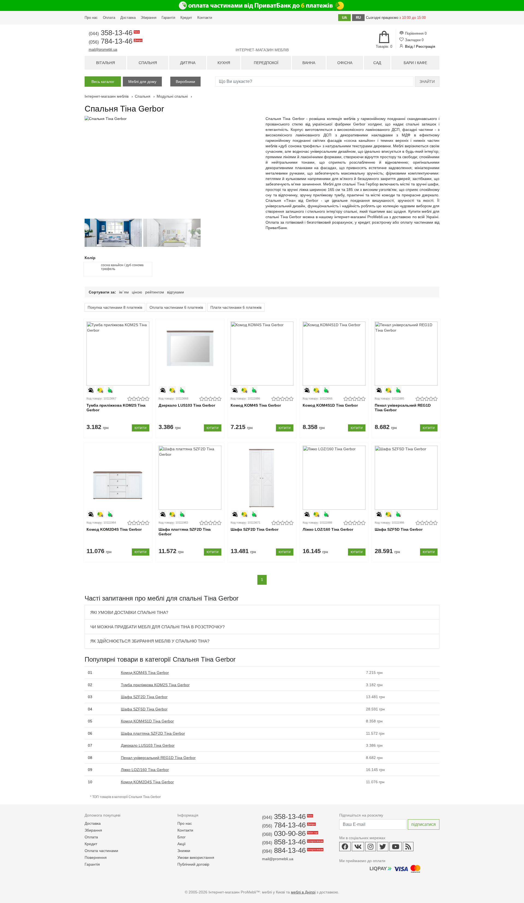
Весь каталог (102, 81)
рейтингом (154, 292)
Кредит (186, 18)
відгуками (175, 292)
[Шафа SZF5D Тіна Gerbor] (406, 478)
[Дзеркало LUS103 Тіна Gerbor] (190, 354)
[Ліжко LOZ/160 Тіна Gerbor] (334, 478)
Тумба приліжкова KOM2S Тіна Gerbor (116, 407)
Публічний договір (193, 864)
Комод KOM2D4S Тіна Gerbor (114, 529)
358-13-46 (113, 33)
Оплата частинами (101, 850)
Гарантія (168, 18)
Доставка (128, 18)
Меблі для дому (142, 81)
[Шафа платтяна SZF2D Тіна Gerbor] (190, 478)
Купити (141, 428)
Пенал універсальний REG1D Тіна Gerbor (403, 407)
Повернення (96, 857)
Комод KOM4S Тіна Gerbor (256, 405)
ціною (137, 292)
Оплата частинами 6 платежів (176, 307)
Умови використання (195, 857)
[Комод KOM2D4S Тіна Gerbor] (118, 478)
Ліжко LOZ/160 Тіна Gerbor (328, 529)
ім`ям (124, 292)
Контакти (204, 18)
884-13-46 (292, 850)
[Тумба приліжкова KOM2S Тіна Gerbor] (118, 354)
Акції (181, 844)
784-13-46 (115, 41)
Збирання (148, 18)
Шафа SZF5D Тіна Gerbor (398, 529)
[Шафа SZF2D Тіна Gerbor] (262, 478)
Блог (181, 837)
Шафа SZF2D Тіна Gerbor (254, 529)
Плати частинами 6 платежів (235, 307)
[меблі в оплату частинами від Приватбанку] (262, 5)
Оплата (109, 18)
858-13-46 (292, 842)
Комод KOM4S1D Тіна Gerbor (330, 405)
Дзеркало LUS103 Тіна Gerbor (187, 405)
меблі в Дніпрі (303, 892)
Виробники (185, 81)
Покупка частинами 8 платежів (115, 307)
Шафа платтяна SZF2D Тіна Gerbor (185, 531)
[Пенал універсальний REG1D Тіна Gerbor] (406, 354)
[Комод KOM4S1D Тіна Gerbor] (334, 354)
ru (358, 18)
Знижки (183, 850)
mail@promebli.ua (103, 49)
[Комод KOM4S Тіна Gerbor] (262, 354)
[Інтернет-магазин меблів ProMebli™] (262, 37)
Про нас (91, 18)
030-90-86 (289, 833)
